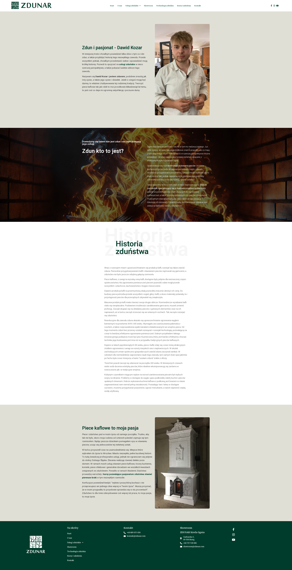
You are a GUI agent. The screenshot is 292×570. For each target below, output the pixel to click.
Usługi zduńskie (131, 6)
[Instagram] (274, 5)
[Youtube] (277, 5)
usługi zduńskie (127, 64)
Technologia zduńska (165, 6)
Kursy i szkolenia (184, 6)
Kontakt (197, 6)
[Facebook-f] (271, 5)
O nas (119, 6)
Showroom (148, 6)
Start (112, 6)
